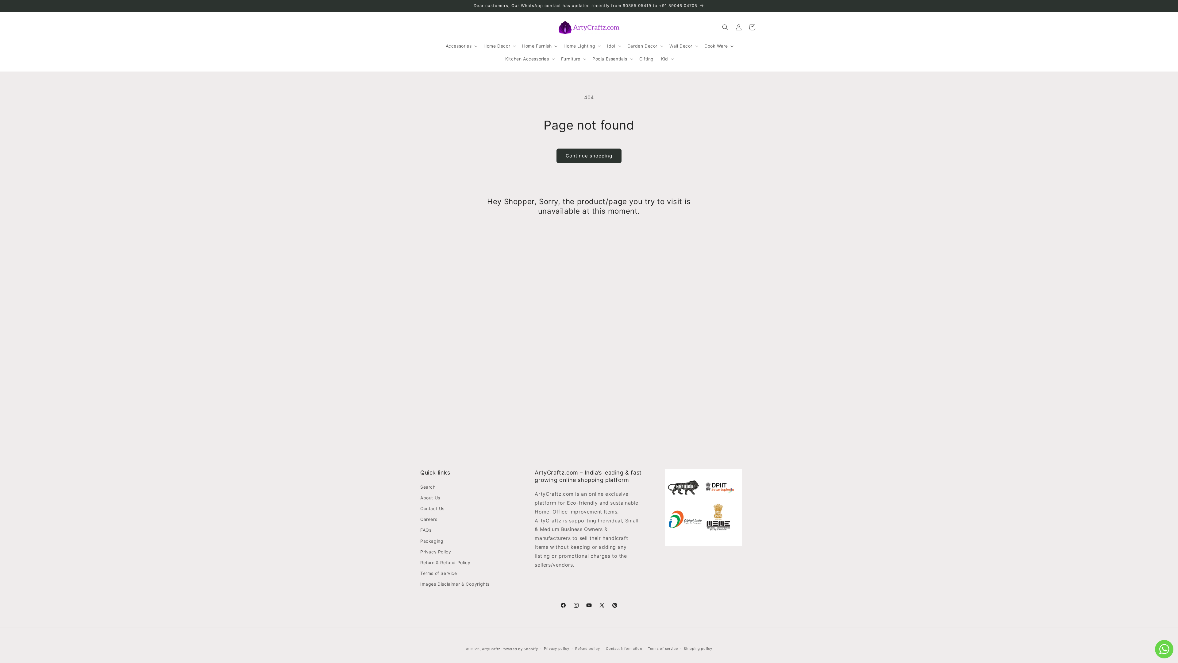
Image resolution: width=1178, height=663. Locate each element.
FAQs (425, 530)
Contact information (624, 648)
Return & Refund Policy (445, 562)
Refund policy (587, 648)
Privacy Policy (435, 551)
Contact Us (432, 508)
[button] (461, 46)
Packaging (431, 541)
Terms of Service (438, 573)
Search (428, 487)
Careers (428, 519)
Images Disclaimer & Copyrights (455, 584)
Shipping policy (698, 648)
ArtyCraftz (491, 649)
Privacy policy (556, 648)
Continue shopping (589, 156)
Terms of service (663, 648)
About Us (430, 497)
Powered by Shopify (520, 649)
